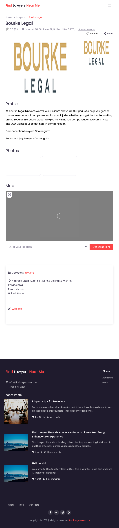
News (105, 382)
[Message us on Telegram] (62, 512)
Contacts (34, 504)
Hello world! (39, 463)
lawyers (29, 273)
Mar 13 (38, 479)
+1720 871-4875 (17, 387)
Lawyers (20, 17)
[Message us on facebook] (68, 512)
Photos (12, 150)
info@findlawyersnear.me (23, 382)
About (11, 504)
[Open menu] (109, 5)
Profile (12, 104)
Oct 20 (38, 417)
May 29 (38, 452)
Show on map (86, 29)
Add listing (107, 377)
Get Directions (101, 247)
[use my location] (86, 247)
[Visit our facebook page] (50, 512)
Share (110, 33)
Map (10, 185)
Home (9, 17)
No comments (53, 417)
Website (17, 309)
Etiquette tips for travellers (48, 401)
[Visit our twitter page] (56, 512)
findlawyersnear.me (79, 520)
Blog (22, 504)
